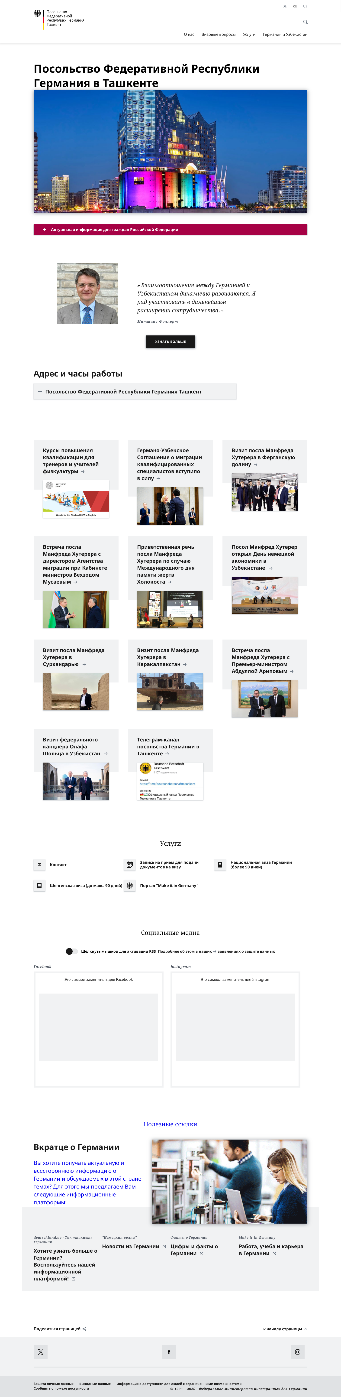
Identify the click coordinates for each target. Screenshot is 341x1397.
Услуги (249, 34)
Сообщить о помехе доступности (61, 1388)
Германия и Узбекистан (285, 34)
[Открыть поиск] (304, 19)
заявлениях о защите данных (246, 951)
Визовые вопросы (219, 34)
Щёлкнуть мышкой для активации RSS (118, 951)
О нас (189, 34)
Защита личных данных (54, 1383)
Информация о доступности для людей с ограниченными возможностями (178, 1383)
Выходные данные (95, 1383)
